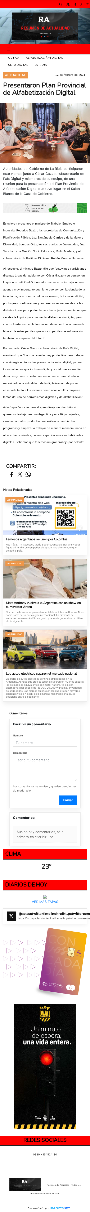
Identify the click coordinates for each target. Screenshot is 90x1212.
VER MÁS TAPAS (45, 902)
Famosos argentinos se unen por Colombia (36, 539)
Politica (12, 57)
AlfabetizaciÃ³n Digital (44, 57)
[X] (67, 4)
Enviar (68, 800)
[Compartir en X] (20, 474)
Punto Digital (17, 65)
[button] (60, 4)
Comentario (20, 752)
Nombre (18, 735)
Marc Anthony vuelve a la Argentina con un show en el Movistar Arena (43, 605)
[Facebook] (75, 4)
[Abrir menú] (8, 49)
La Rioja (41, 65)
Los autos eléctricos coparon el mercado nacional (41, 674)
